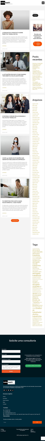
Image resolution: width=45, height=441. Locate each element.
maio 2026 (34, 109)
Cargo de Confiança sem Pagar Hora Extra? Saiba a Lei (37, 88)
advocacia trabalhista (36, 254)
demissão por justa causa (36, 292)
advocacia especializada (37, 251)
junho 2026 (34, 107)
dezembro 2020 (36, 216)
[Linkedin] (8, 390)
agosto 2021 (35, 203)
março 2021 (35, 211)
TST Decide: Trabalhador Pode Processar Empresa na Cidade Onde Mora (37, 83)
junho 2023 (34, 165)
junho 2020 (34, 227)
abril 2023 (34, 168)
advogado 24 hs (36, 260)
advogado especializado (35, 267)
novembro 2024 (35, 139)
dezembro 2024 (36, 138)
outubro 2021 (35, 199)
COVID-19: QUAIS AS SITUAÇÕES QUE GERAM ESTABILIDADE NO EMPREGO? (13, 158)
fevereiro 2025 (35, 134)
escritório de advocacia (36, 317)
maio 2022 (34, 187)
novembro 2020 (35, 218)
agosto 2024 (35, 145)
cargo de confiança (35, 288)
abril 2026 (34, 110)
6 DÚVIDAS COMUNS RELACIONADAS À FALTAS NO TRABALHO (13, 116)
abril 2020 (34, 228)
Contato (4, 404)
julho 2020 (34, 225)
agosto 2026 (35, 103)
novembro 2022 (35, 177)
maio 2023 (34, 167)
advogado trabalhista (36, 274)
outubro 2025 (35, 121)
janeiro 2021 (35, 215)
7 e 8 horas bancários (35, 248)
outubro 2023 (35, 160)
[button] (43, 2)
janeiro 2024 (35, 155)
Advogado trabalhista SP (35, 282)
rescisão (38, 323)
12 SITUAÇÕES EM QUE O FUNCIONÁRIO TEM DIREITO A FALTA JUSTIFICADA (14, 75)
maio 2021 (34, 208)
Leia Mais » (4, 87)
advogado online (36, 271)
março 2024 (35, 151)
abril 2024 (34, 150)
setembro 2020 (35, 222)
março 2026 (35, 112)
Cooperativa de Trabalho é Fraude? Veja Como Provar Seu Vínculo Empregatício (37, 72)
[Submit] (37, 422)
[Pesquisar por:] (38, 13)
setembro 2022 (35, 180)
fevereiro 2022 (35, 192)
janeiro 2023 (35, 174)
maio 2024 (34, 148)
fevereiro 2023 (35, 172)
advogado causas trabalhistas (36, 263)
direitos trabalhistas (37, 315)
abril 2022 (34, 189)
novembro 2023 (35, 158)
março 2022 (35, 191)
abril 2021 (34, 210)
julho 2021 (34, 204)
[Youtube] (11, 390)
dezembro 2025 (35, 117)
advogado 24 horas (36, 259)
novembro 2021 (35, 198)
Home (4, 396)
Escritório (5, 398)
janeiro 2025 (35, 136)
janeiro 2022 (35, 194)
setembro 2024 (35, 143)
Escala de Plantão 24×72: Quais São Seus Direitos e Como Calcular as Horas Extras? (37, 78)
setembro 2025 (35, 122)
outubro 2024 (35, 141)
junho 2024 (34, 146)
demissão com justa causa (36, 291)
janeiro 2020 (35, 230)
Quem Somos (6, 400)
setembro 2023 (35, 162)
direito (35, 294)
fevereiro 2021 (35, 213)
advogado (38, 258)
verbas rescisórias (38, 325)
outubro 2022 (35, 179)
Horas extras (35, 320)
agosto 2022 (35, 182)
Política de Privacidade (3, 430)
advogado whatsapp (36, 285)
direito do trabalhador (35, 297)
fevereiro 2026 (35, 114)
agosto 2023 (35, 163)
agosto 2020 (35, 223)
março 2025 (35, 133)
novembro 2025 (35, 119)
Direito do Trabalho (36, 301)
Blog (4, 402)
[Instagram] (6, 390)
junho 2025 (34, 127)
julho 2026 (34, 105)
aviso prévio (39, 287)
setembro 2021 (35, 201)
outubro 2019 (35, 234)
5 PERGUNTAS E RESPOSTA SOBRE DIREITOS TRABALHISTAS (12, 33)
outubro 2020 (35, 220)
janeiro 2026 (35, 115)
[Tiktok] (13, 390)
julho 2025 (34, 126)
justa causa (40, 320)
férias (35, 318)
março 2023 (35, 170)
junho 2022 (34, 186)
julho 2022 (34, 184)
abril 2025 (34, 131)
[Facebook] (4, 390)
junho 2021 (34, 206)
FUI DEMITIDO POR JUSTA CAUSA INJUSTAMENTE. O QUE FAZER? (12, 201)
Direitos (35, 305)
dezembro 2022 (35, 175)
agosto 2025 (35, 124)
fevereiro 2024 (35, 153)
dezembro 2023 (35, 157)
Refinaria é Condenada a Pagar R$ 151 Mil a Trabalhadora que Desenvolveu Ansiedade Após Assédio (37, 66)
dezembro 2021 (35, 196)
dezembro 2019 (35, 232)
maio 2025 (34, 129)
